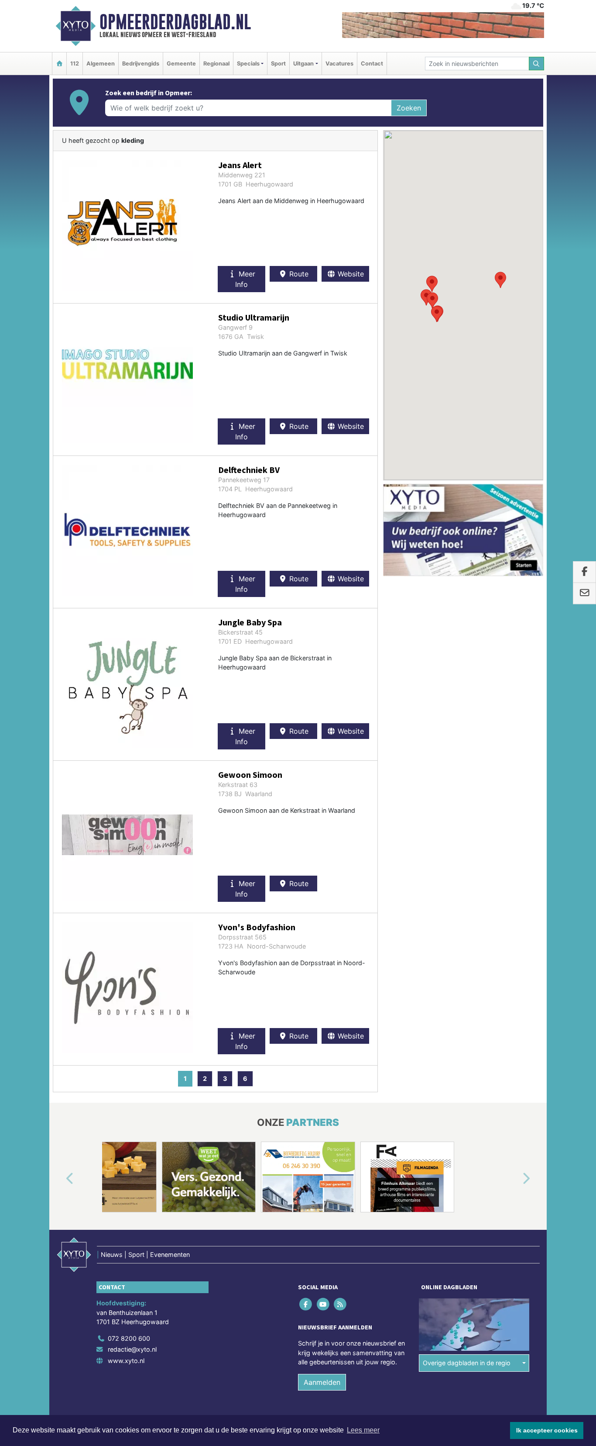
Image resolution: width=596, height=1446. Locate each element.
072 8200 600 (129, 1338)
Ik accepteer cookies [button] (547, 1430)
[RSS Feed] (340, 1304)
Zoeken (409, 108)
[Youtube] (323, 1304)
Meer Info (245, 279)
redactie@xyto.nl (132, 1349)
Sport (278, 63)
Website (350, 273)
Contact (372, 63)
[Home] (59, 63)
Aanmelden (322, 1382)
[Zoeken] (537, 63)
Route (297, 273)
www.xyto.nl (126, 1360)
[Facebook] (306, 1304)
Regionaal (216, 63)
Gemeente (181, 63)
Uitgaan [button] (303, 63)
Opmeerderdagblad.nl (175, 22)
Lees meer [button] (363, 1430)
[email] (584, 593)
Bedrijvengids (140, 63)
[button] (500, 280)
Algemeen (100, 63)
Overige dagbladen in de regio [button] (466, 1363)
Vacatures (339, 63)
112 (74, 63)
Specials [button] (248, 63)
